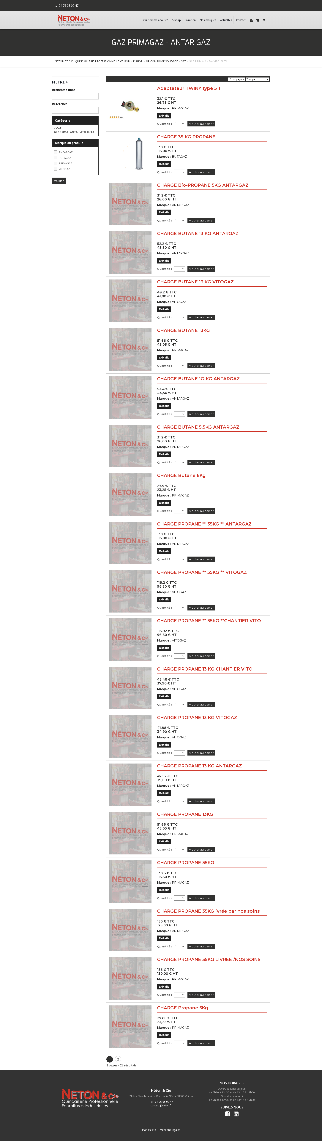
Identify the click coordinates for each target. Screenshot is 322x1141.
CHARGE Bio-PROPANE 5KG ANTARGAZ (202, 185)
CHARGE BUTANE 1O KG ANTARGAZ (198, 378)
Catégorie (62, 120)
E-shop (138, 61)
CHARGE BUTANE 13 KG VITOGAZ (195, 282)
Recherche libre (63, 90)
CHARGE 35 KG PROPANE (186, 136)
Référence (59, 104)
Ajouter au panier (201, 124)
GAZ (183, 61)
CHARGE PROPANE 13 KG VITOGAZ (197, 717)
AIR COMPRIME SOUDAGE (162, 61)
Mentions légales (170, 1130)
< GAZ (57, 128)
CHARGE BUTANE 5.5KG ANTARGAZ (198, 427)
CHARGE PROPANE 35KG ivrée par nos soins (208, 911)
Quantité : (164, 124)
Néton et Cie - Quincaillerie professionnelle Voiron (92, 61)
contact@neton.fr (161, 1105)
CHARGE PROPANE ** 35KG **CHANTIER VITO (209, 620)
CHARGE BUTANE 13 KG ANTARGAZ (198, 233)
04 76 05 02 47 (68, 6)
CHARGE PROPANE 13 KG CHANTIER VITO (204, 669)
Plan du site (149, 1130)
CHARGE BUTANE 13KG (183, 330)
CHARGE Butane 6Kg (181, 475)
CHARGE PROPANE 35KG (185, 862)
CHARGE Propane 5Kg (182, 1007)
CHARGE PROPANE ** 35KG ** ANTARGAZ (204, 524)
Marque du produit (69, 143)
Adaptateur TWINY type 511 (188, 88)
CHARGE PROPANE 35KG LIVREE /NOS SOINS (209, 959)
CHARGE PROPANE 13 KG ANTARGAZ (199, 766)
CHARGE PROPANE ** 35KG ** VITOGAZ (202, 572)
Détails (164, 115)
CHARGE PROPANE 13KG (185, 814)
